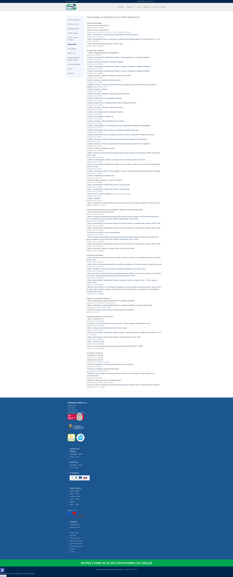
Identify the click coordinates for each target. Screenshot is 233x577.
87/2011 (106, 371)
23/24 (128, 32)
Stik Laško (73, 535)
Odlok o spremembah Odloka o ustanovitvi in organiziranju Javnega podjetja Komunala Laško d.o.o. (121, 39)
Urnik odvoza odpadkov (158, 7)
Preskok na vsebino (72, 1)
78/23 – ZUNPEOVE (119, 32)
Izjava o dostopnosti (74, 64)
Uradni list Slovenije (76, 544)
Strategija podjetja (73, 29)
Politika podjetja (73, 33)
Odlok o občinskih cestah (95, 342)
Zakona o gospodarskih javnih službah (100, 212)
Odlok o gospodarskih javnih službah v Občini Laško (105, 44)
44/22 (99, 32)
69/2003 (100, 362)
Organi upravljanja (73, 20)
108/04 (105, 383)
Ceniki (139, 7)
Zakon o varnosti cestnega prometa (99, 346)
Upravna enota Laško (76, 541)
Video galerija (72, 49)
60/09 (99, 371)
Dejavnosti (129, 7)
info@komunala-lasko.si (147, 1)
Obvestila (146, 7)
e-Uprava (73, 549)
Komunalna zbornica (76, 546)
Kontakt (70, 69)
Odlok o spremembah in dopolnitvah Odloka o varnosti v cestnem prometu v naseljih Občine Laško (121, 332)
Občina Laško (74, 533)
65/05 (113, 303)
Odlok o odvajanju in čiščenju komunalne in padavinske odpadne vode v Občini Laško (116, 269)
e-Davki (72, 552)
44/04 (108, 303)
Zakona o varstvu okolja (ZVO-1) (98, 25)
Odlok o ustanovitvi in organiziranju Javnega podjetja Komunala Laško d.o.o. (113, 35)
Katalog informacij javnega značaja (73, 59)
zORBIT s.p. (133, 569)
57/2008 (106, 362)
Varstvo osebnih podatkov (73, 38)
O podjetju (120, 7)
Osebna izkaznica (73, 24)
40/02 (104, 303)
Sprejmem (3, 576)
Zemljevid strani (75, 525)
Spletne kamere (75, 527)
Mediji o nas (71, 53)
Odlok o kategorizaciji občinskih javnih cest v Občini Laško (107, 328)
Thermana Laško (75, 538)
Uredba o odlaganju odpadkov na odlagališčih (103, 53)
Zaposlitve (71, 73)
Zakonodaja (72, 44)
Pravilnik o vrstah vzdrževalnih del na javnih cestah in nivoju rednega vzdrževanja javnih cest (118, 323)
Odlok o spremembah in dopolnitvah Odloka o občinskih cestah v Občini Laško (114, 337)
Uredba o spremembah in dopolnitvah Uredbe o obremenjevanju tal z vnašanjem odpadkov (118, 57)
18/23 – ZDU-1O (107, 32)
